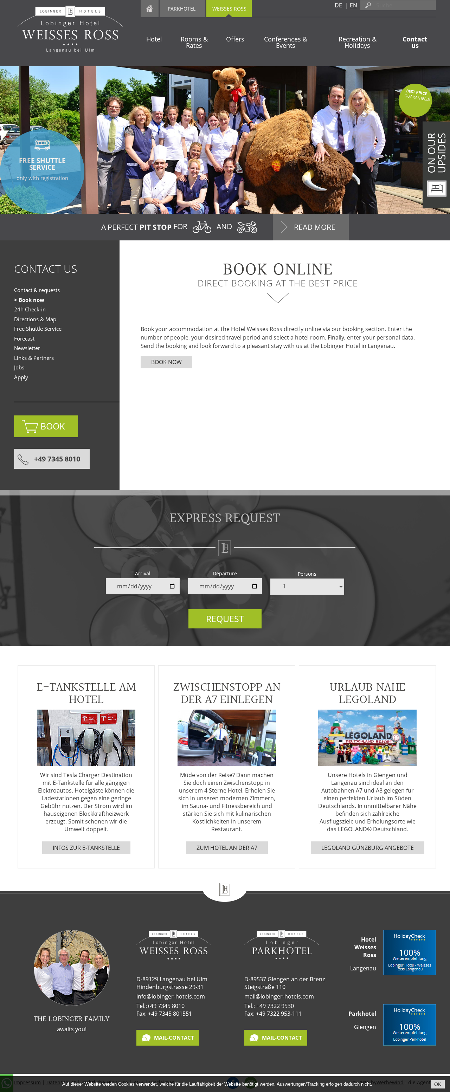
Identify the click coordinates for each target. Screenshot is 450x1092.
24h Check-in (30, 309)
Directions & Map (35, 319)
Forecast (24, 338)
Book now (166, 362)
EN (353, 5)
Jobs (19, 367)
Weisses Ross (229, 8)
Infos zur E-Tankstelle (86, 848)
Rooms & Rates (194, 42)
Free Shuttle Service (38, 328)
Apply (21, 377)
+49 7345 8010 (57, 459)
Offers (235, 39)
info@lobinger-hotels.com (170, 996)
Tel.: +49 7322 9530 (269, 1006)
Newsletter (27, 347)
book (52, 426)
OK (437, 1084)
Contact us (415, 42)
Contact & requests (37, 289)
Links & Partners (34, 357)
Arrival (142, 573)
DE (338, 5)
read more (314, 227)
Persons (307, 573)
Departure (225, 573)
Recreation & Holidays (358, 42)
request (225, 619)
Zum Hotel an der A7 (227, 848)
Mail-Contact (174, 1037)
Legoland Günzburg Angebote (367, 848)
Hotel (154, 39)
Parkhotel (181, 8)
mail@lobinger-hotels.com (279, 996)
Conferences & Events (285, 42)
